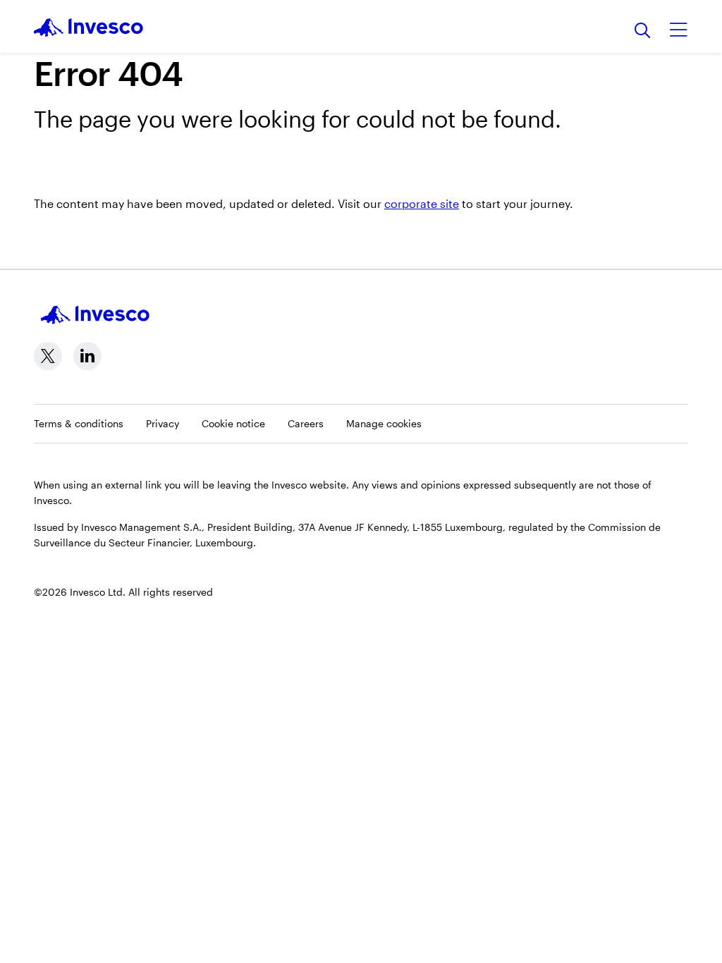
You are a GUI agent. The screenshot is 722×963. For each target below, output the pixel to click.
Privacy (162, 423)
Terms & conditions (78, 423)
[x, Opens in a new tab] (48, 356)
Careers (306, 423)
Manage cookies (384, 423)
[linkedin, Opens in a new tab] (87, 356)
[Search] (642, 31)
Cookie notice (233, 423)
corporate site (421, 203)
